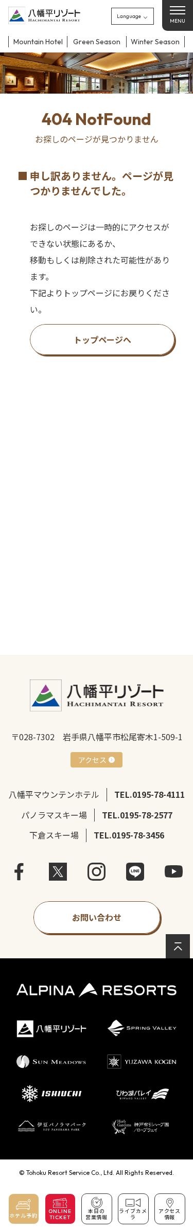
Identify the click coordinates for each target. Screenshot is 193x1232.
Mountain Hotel (38, 41)
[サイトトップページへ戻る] (44, 15)
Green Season (96, 41)
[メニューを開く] (177, 15)
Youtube (174, 872)
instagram (96, 872)
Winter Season (155, 41)
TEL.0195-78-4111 (149, 794)
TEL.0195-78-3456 (129, 835)
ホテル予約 (23, 1215)
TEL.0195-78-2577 (137, 815)
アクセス (92, 760)
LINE (135, 872)
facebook (19, 872)
